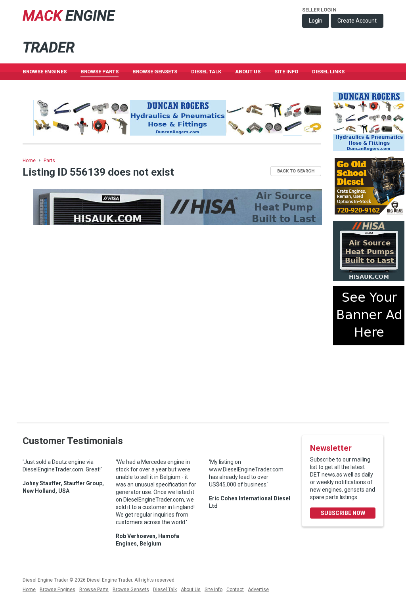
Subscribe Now (343, 513)
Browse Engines (45, 72)
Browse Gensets (131, 589)
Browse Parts (99, 72)
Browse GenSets (154, 72)
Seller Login (319, 10)
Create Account (357, 20)
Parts (49, 160)
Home (29, 160)
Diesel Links (328, 72)
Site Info (286, 72)
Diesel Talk (206, 72)
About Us (247, 72)
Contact (235, 589)
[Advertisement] (368, 380)
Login (315, 20)
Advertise (258, 589)
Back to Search (295, 171)
